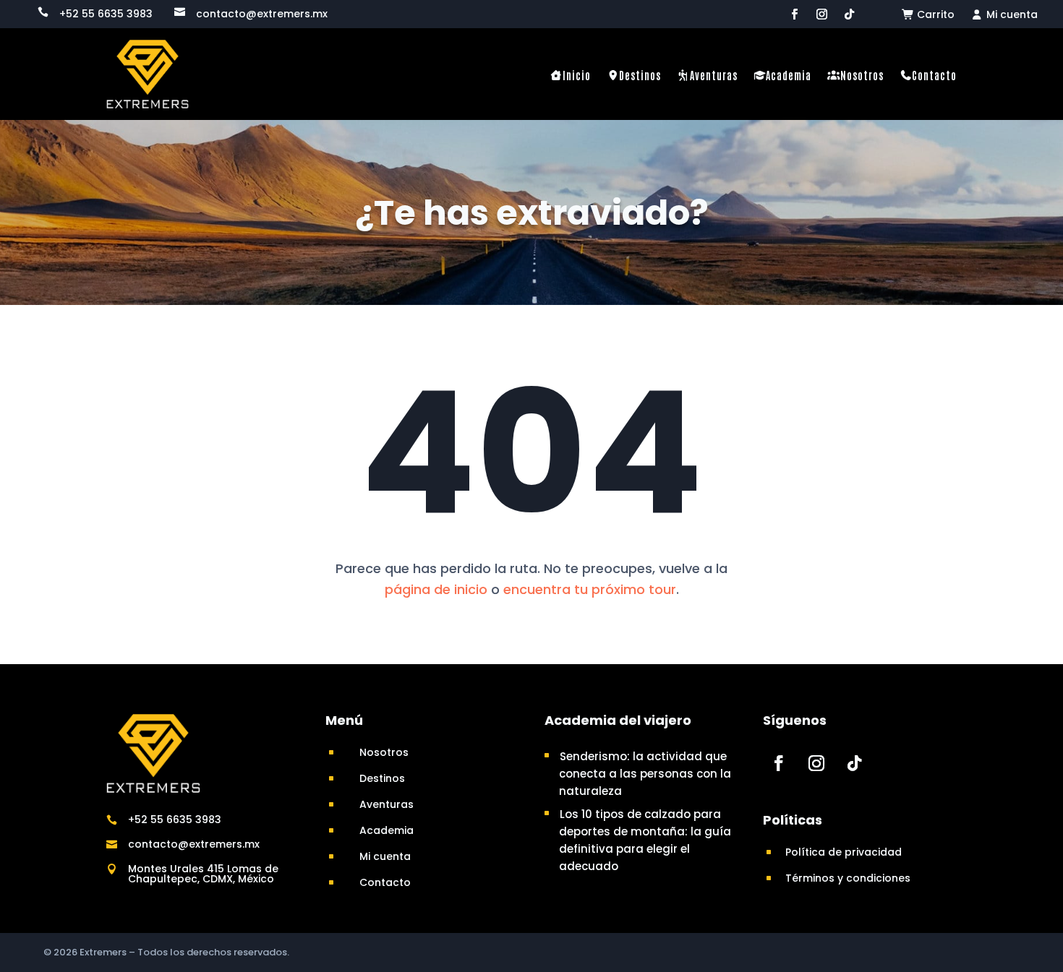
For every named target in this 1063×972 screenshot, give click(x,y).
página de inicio (436, 589)
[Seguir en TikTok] (849, 14)
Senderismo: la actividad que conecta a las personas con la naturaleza (645, 774)
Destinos (640, 75)
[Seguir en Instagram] (821, 14)
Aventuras (714, 75)
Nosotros (862, 75)
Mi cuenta (1010, 15)
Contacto (934, 75)
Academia (788, 75)
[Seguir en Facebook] (794, 14)
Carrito (934, 15)
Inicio (577, 75)
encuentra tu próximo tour (589, 589)
